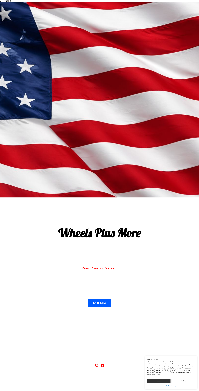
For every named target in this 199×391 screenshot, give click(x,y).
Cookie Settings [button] (171, 386)
